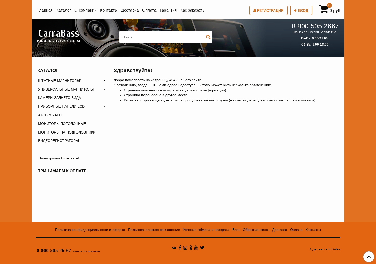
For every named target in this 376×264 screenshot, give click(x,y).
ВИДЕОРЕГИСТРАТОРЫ (58, 141)
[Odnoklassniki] (190, 247)
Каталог (63, 10)
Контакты (109, 10)
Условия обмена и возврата (206, 230)
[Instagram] (185, 247)
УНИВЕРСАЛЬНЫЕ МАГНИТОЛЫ (66, 89)
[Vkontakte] (174, 247)
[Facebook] (180, 247)
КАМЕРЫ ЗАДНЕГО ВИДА (59, 98)
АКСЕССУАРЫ (50, 115)
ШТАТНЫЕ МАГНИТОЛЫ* (59, 81)
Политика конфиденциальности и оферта (90, 230)
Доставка (130, 10)
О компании (85, 10)
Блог (236, 230)
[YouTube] (196, 247)
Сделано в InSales (325, 249)
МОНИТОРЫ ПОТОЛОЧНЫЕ (62, 124)
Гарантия (168, 10)
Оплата (149, 10)
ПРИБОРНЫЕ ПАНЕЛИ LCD (61, 106)
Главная (45, 10)
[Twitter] (202, 247)
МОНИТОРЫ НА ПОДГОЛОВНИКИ (67, 132)
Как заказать (192, 10)
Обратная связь (256, 230)
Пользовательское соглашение (154, 230)
